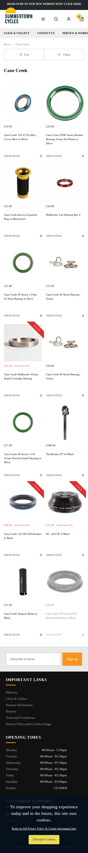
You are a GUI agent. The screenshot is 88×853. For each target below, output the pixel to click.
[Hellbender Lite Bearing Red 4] (65, 183)
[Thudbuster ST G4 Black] (65, 422)
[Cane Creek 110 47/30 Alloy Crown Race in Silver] (23, 103)
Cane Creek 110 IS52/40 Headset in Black (22, 536)
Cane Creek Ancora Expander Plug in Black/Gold (20, 217)
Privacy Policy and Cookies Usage (28, 724)
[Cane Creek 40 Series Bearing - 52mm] (65, 342)
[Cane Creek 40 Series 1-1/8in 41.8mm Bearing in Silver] (23, 263)
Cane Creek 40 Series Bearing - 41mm (63, 296)
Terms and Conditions (20, 717)
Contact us (46, 33)
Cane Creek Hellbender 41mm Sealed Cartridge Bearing (21, 376)
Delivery (11, 692)
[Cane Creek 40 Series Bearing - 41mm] (65, 263)
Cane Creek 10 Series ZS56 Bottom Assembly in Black (61, 615)
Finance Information (19, 705)
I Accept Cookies (44, 839)
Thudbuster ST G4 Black (60, 454)
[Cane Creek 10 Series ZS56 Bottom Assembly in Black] (65, 582)
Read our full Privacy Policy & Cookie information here (44, 828)
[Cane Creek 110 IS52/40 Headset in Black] (23, 502)
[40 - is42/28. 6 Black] (65, 502)
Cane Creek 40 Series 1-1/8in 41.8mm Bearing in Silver (20, 296)
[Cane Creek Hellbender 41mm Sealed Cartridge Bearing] (23, 342)
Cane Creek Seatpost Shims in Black (20, 615)
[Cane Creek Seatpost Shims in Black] (23, 582)
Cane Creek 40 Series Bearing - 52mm (63, 376)
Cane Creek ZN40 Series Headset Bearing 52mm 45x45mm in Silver (64, 139)
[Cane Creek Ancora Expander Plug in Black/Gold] (23, 183)
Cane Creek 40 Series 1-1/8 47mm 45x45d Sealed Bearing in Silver (22, 458)
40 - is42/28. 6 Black (58, 534)
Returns (11, 711)
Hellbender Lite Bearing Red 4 (63, 215)
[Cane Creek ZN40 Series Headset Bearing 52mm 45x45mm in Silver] (65, 103)
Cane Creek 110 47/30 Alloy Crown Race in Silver (20, 137)
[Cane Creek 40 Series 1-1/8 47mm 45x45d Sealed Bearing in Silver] (23, 422)
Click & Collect (16, 33)
